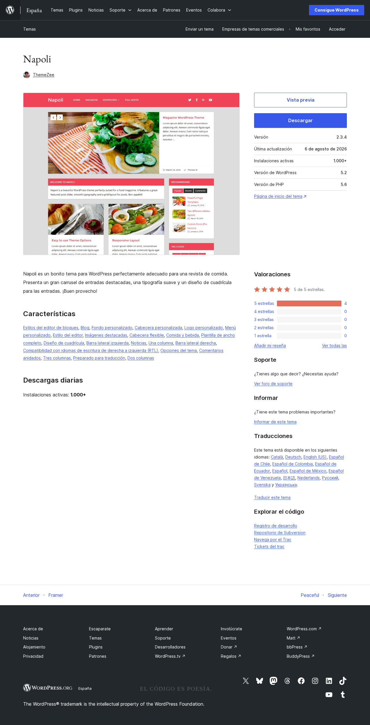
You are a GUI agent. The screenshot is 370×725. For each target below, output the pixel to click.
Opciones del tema (178, 350)
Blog (85, 327)
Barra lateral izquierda (107, 342)
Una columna (161, 342)
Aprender (164, 628)
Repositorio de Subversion (280, 532)
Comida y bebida (182, 335)
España (85, 688)
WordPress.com (304, 628)
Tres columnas (57, 357)
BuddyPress (301, 656)
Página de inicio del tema (278, 196)
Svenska (262, 484)
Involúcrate (231, 628)
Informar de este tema (275, 421)
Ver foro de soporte (273, 383)
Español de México (308, 470)
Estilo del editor (68, 335)
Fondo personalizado (112, 327)
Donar (229, 646)
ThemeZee (43, 74)
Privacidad (33, 656)
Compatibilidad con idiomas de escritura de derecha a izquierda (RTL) (90, 350)
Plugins (96, 646)
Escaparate (100, 628)
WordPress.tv (170, 656)
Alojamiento (34, 646)
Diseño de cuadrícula (64, 342)
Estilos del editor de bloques (50, 327)
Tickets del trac (269, 546)
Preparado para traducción (99, 357)
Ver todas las (334, 345)
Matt (293, 637)
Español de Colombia (292, 463)
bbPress (297, 646)
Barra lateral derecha (195, 342)
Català (277, 456)
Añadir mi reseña (270, 345)
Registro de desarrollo (275, 525)
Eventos (228, 637)
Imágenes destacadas (106, 335)
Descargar (300, 120)
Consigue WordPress (336, 10)
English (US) (315, 456)
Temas (29, 29)
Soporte (163, 637)
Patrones (97, 656)
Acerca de (33, 628)
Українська (286, 484)
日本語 (289, 477)
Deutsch (293, 456)
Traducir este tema (272, 497)
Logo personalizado (203, 327)
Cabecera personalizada (158, 327)
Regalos (231, 656)
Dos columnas (140, 357)
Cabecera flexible (147, 335)
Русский (330, 477)
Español (279, 470)
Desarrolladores (170, 646)
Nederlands (308, 477)
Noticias (138, 342)
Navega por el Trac (272, 539)
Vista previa (300, 100)
